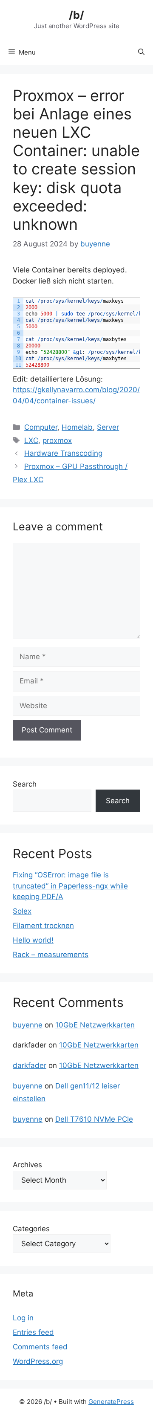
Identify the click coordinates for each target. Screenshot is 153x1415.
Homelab (77, 427)
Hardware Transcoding (63, 453)
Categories (31, 1228)
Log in (23, 1318)
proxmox (57, 440)
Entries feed (33, 1332)
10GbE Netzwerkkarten (95, 1025)
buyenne (27, 1025)
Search (25, 784)
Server (108, 427)
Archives (27, 1164)
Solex (22, 911)
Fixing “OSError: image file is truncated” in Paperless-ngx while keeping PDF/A (70, 886)
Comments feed (40, 1347)
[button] (141, 52)
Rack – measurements (50, 954)
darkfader (29, 1065)
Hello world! (33, 940)
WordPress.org (38, 1361)
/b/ (76, 15)
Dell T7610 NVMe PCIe (94, 1119)
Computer (40, 427)
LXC (31, 440)
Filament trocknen (43, 925)
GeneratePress (111, 1402)
